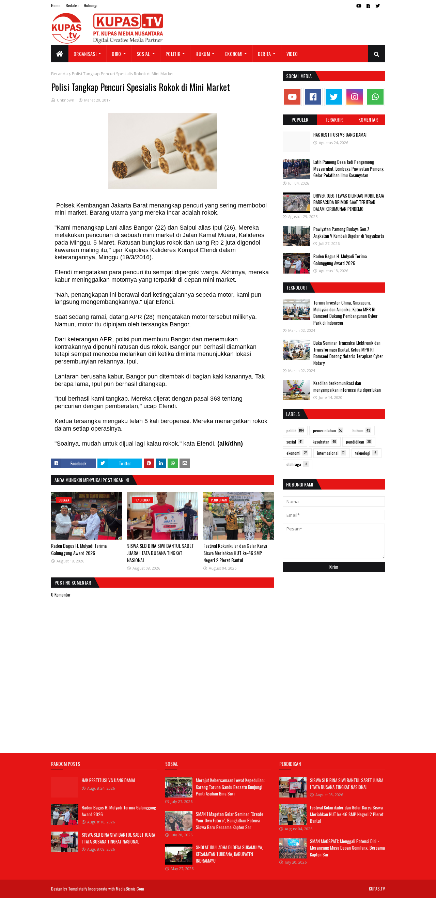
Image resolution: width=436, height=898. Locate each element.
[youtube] (359, 6)
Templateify (77, 889)
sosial (294, 442)
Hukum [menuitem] (203, 53)
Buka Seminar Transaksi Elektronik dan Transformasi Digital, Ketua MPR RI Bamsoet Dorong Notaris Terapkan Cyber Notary (348, 352)
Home (56, 5)
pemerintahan (327, 430)
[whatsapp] (375, 97)
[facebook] (368, 6)
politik (295, 430)
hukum (361, 430)
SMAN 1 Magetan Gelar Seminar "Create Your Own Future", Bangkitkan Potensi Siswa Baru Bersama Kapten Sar (229, 820)
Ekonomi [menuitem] (233, 53)
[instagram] (354, 97)
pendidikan (358, 442)
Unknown (65, 100)
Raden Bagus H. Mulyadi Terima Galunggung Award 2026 (79, 549)
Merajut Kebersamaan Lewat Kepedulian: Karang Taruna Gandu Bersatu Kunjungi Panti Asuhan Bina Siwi (230, 787)
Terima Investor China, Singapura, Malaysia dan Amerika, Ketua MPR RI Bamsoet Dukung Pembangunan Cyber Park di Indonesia (345, 312)
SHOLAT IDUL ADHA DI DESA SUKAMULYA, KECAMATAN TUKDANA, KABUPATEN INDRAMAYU (229, 854)
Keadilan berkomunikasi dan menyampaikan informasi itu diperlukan (347, 386)
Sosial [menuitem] (143, 53)
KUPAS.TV (377, 889)
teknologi (365, 453)
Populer (300, 119)
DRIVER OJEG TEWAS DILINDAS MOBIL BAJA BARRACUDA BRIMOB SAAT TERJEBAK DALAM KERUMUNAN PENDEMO (348, 202)
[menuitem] (59, 53)
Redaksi (72, 5)
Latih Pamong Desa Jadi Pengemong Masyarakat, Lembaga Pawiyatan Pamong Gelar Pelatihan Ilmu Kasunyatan (348, 168)
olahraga (296, 464)
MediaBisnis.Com (130, 889)
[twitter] (378, 6)
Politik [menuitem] (173, 53)
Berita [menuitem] (264, 53)
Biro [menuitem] (116, 53)
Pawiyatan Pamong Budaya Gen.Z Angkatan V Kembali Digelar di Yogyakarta (348, 232)
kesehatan (324, 442)
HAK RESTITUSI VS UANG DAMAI (340, 134)
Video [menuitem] (292, 53)
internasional (331, 453)
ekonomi (296, 453)
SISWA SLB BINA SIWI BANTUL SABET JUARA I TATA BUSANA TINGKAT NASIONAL (160, 552)
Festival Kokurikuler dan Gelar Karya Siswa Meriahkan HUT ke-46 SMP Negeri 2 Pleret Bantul (235, 552)
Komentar (368, 119)
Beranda (59, 74)
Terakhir (334, 119)
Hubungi (90, 5)
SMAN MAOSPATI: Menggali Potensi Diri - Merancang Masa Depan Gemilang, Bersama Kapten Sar (347, 848)
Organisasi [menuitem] (85, 53)
